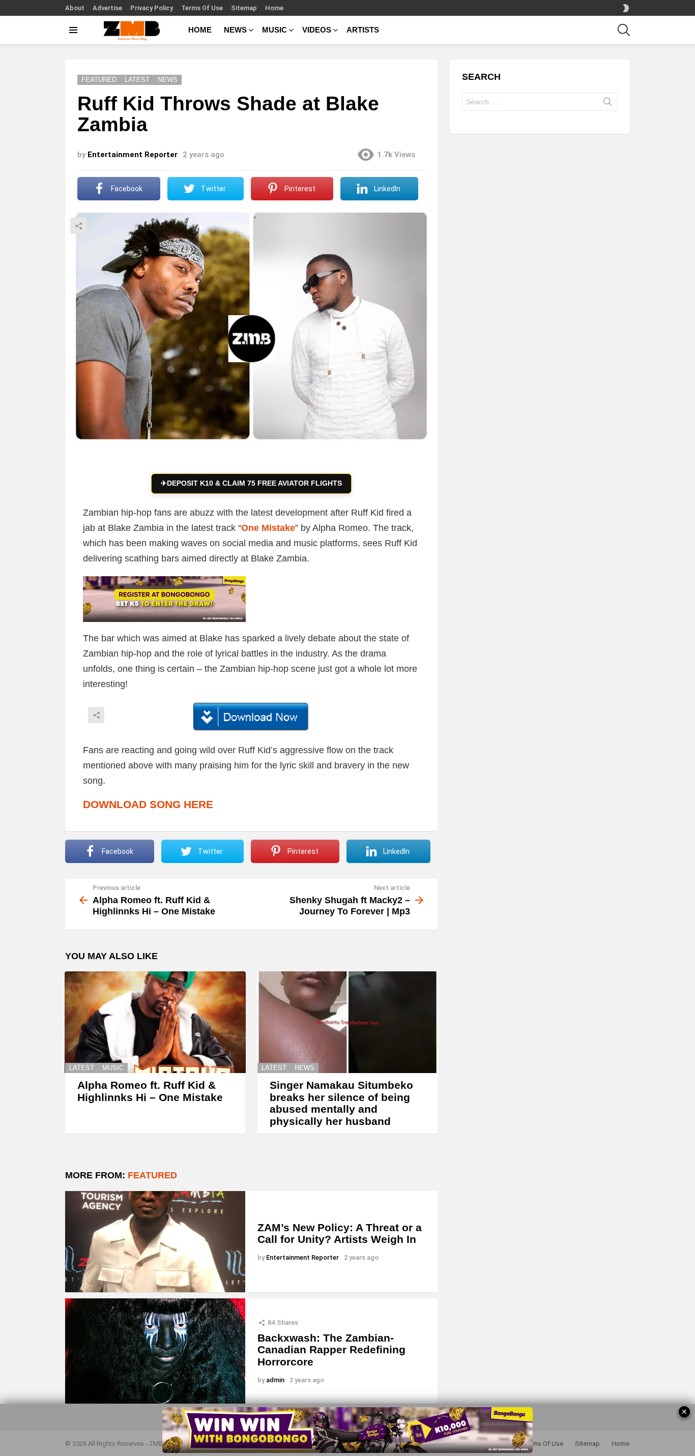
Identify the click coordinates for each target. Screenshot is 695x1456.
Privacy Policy (151, 8)
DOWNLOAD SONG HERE (148, 804)
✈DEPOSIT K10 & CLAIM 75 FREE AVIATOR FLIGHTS (251, 483)
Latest (81, 1068)
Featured (152, 1175)
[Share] (251, 717)
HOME (200, 29)
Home (274, 8)
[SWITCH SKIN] (626, 8)
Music (113, 1068)
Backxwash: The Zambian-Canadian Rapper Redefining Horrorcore (331, 1350)
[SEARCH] (624, 30)
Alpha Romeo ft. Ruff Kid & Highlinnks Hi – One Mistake (150, 1091)
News (304, 1068)
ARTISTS (362, 29)
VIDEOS (316, 29)
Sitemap (244, 8)
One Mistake (268, 528)
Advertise (107, 8)
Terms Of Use (202, 8)
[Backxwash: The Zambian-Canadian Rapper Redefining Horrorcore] (155, 1351)
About (74, 8)
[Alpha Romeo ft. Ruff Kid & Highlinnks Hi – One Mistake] (155, 1022)
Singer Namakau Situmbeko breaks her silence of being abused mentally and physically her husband (341, 1103)
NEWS (235, 29)
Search (607, 104)
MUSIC (274, 29)
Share (78, 226)
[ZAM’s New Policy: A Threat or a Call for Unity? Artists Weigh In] (155, 1241)
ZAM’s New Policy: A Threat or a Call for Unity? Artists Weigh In (339, 1233)
